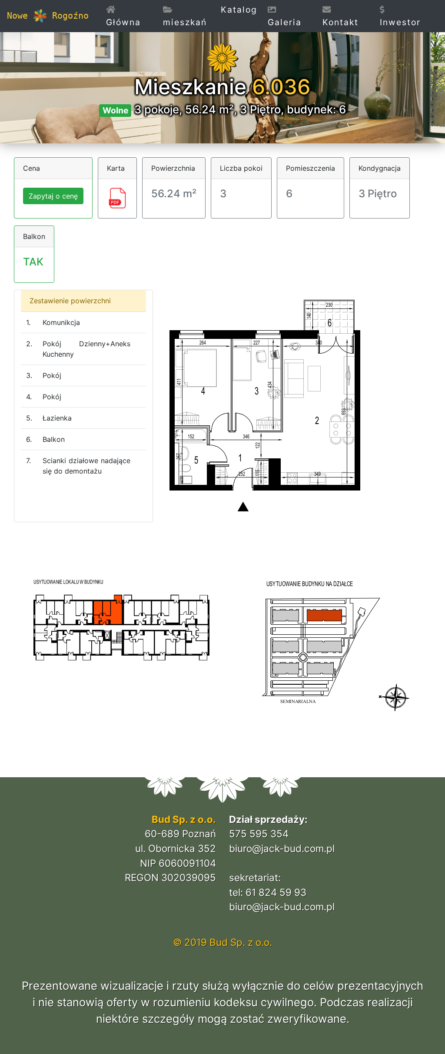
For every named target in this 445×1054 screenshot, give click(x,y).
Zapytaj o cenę (53, 196)
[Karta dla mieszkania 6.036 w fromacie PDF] (117, 197)
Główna (132, 22)
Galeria (285, 22)
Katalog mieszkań (210, 15)
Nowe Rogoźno (48, 15)
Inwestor (400, 22)
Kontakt (340, 22)
